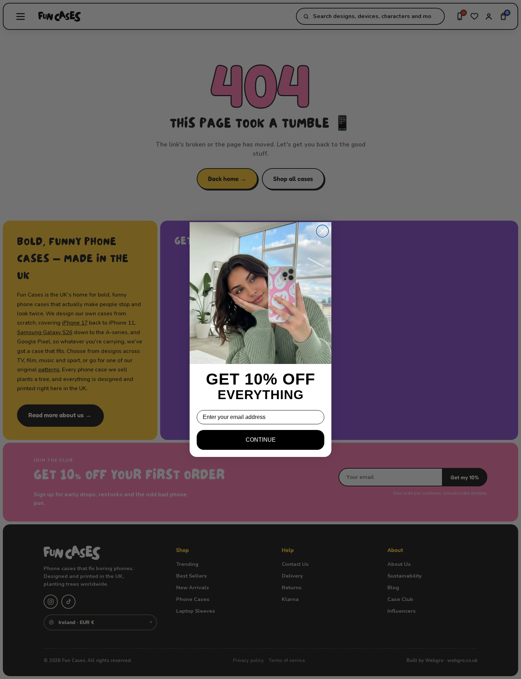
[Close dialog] (322, 231)
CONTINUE (261, 440)
